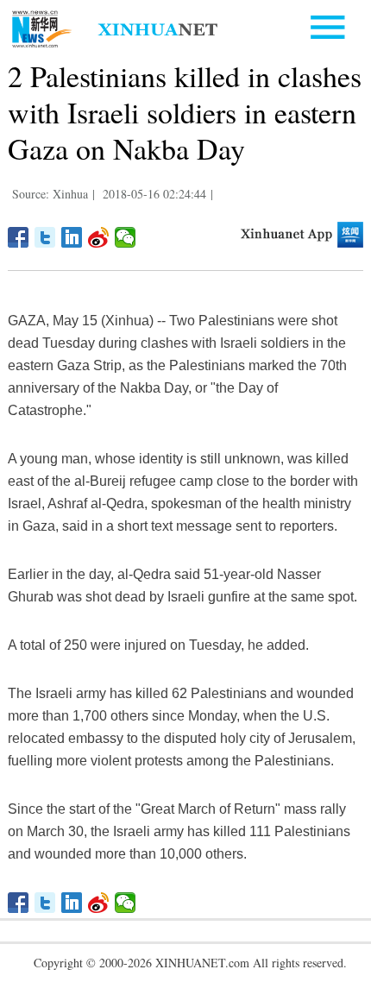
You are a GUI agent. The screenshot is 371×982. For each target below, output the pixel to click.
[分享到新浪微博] (99, 237)
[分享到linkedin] (72, 237)
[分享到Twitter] (45, 237)
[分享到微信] (125, 237)
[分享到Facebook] (18, 237)
